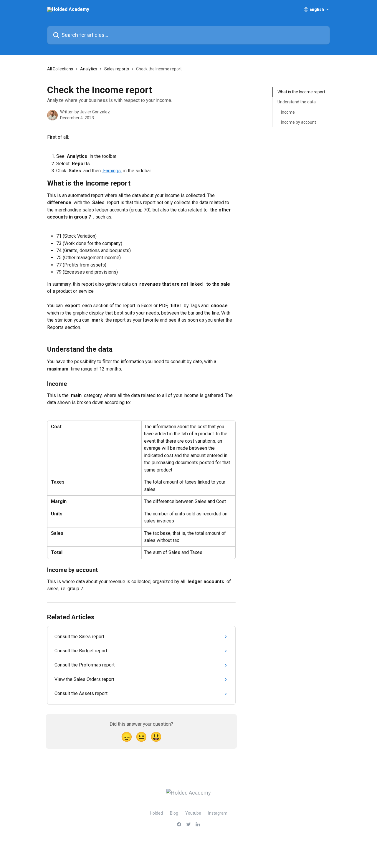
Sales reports (116, 69)
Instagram (217, 813)
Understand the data (296, 102)
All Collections (60, 69)
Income (288, 112)
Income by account (298, 122)
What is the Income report (301, 92)
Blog (174, 813)
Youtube (193, 813)
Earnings (112, 170)
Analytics (88, 69)
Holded (156, 813)
